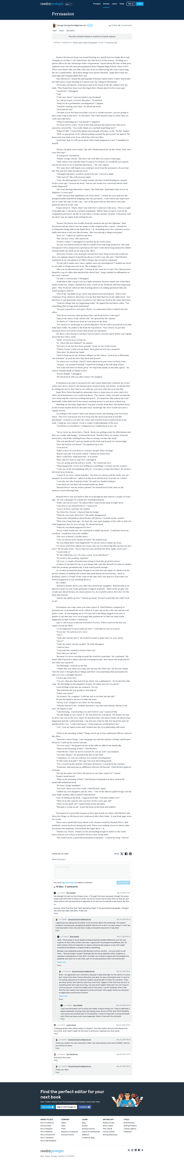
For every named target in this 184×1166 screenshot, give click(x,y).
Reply (56, 913)
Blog (84, 1123)
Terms (47, 1156)
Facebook (83, 1107)
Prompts (97, 4)
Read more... (62, 962)
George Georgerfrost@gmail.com (79, 919)
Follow (90, 25)
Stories (106, 4)
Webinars (85, 1135)
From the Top (111, 43)
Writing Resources (110, 1135)
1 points (62, 893)
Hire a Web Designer (48, 1141)
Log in (139, 4)
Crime (55, 30)
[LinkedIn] (135, 1150)
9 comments (126, 25)
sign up (65, 883)
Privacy (54, 1156)
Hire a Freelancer (47, 1123)
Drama (62, 30)
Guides (85, 1126)
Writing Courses (88, 1129)
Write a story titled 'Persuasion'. (85, 43)
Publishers (128, 1132)
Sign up (131, 4)
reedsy (52, 4)
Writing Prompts (130, 1126)
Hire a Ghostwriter (47, 1135)
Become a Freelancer (69, 1132)
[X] (129, 1150)
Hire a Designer (46, 1129)
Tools (121, 4)
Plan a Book (107, 1129)
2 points (68, 971)
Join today (46, 1107)
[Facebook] (139, 1150)
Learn (114, 4)
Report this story (58, 859)
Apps (67, 4)
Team (63, 1126)
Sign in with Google (65, 1107)
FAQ (42, 1156)
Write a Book (108, 1126)
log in (72, 883)
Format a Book (108, 1132)
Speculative (70, 30)
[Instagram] (132, 1150)
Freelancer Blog (88, 1138)
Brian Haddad (70, 893)
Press (63, 1129)
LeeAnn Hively (71, 1025)
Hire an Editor (45, 1126)
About (63, 1123)
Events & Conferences (91, 1132)
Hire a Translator (47, 1138)
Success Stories (67, 1135)
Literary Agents (130, 1129)
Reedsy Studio (108, 1123)
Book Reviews (129, 1123)
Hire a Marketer (46, 1132)
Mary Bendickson (72, 1054)
